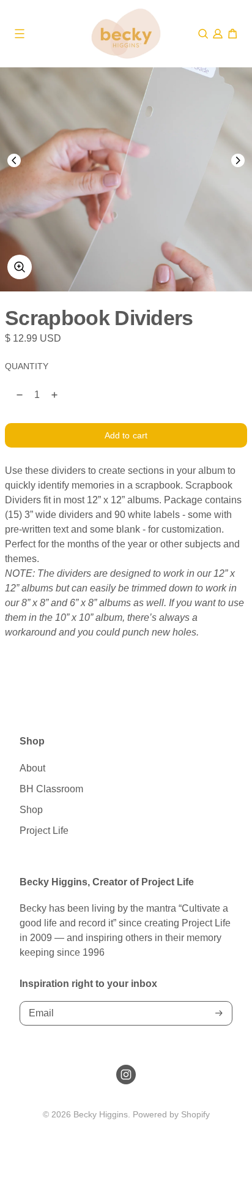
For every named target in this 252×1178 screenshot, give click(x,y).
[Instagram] (126, 1074)
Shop (31, 810)
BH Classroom (51, 789)
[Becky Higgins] (126, 33)
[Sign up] (219, 1013)
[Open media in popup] (19, 267)
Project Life (44, 830)
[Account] (218, 34)
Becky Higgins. (101, 1114)
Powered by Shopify (171, 1114)
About (32, 768)
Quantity (26, 366)
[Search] (203, 34)
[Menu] (19, 33)
